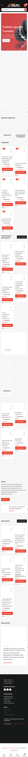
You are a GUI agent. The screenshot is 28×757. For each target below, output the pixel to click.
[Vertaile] (11, 149)
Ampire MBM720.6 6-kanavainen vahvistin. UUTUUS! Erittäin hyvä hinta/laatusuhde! (7, 602)
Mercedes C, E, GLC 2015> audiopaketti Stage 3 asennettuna (6, 258)
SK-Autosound (11, 748)
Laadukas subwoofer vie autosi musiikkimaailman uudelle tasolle (14, 649)
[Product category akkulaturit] (7, 129)
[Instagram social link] (7, 689)
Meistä (5, 712)
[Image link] (10, 676)
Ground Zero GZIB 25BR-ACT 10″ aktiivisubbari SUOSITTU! (7, 443)
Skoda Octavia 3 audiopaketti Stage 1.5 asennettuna (20, 254)
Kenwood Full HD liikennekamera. (6, 220)
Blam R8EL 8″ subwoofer (18, 413)
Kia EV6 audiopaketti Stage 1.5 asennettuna (5, 315)
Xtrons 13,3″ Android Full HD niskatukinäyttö (16, 508)
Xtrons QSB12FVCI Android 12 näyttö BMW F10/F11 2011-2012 (20, 192)
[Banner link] (14, 64)
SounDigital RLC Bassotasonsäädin (7, 541)
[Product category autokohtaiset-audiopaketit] (20, 130)
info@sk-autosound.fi (18, 724)
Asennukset (7, 709)
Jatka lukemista (7, 662)
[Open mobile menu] (1, 5)
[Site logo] (14, 5)
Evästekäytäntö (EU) (9, 714)
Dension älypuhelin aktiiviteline (20, 164)
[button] (7, 169)
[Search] (25, 9)
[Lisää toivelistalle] (11, 152)
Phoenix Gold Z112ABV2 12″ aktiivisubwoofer (6, 415)
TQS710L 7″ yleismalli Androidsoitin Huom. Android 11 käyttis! (6, 193)
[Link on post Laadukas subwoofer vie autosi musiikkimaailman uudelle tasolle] (14, 634)
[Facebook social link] (5, 689)
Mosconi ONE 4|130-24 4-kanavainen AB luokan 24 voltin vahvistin (19, 568)
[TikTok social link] (10, 689)
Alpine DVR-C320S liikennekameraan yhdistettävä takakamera (7, 159)
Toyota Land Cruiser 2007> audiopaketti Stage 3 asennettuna (19, 285)
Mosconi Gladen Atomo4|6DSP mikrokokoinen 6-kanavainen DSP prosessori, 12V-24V (20, 539)
